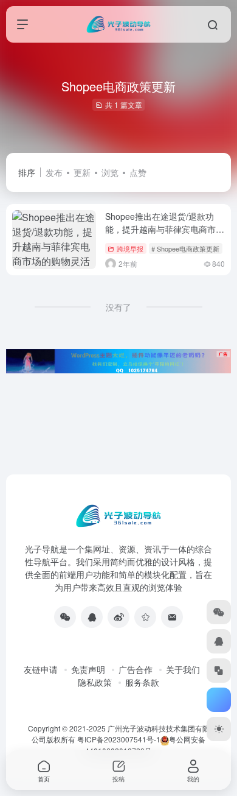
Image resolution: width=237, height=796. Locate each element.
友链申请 (41, 669)
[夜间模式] (219, 729)
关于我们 (183, 669)
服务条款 (142, 682)
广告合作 (135, 669)
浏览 (109, 172)
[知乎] (145, 617)
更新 (82, 172)
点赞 (137, 172)
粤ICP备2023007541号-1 (118, 739)
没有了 (118, 307)
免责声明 (88, 669)
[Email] (172, 617)
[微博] (118, 617)
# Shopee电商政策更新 (185, 248)
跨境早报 (130, 248)
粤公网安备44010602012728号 (145, 745)
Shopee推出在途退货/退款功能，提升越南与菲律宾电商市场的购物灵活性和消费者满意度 (164, 229)
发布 (54, 172)
